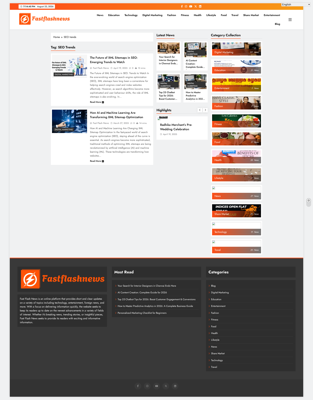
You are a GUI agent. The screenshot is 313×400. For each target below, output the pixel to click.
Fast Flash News (101, 68)
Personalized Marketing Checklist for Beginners (142, 313)
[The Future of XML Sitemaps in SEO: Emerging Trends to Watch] (69, 66)
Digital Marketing (152, 15)
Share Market (251, 15)
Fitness (185, 15)
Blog (277, 24)
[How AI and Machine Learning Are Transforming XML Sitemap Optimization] (69, 121)
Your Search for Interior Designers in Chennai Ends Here (168, 61)
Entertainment (272, 15)
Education (114, 15)
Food (224, 15)
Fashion (171, 15)
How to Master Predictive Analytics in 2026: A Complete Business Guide (195, 99)
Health (197, 15)
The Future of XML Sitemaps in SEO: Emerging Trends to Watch (114, 59)
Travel (234, 15)
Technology (131, 15)
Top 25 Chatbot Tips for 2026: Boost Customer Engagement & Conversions (167, 99)
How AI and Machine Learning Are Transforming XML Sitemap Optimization (116, 114)
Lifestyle (211, 15)
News (100, 15)
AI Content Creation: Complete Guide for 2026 (194, 65)
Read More (95, 102)
